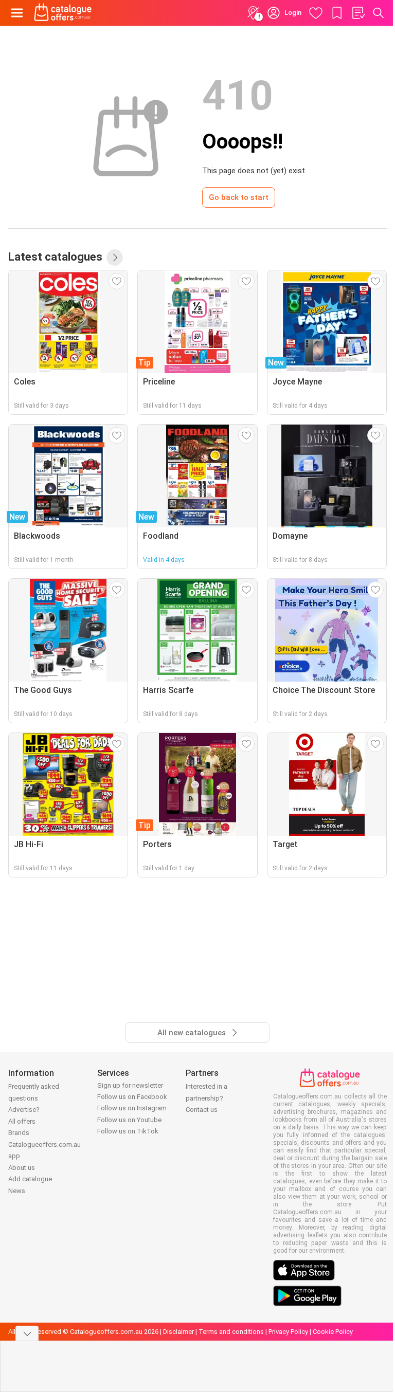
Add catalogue (30, 1179)
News (16, 1191)
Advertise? (24, 1109)
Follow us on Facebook (132, 1097)
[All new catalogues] (114, 257)
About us (21, 1167)
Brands (18, 1133)
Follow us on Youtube (129, 1120)
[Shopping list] (358, 13)
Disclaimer (178, 1331)
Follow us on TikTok (127, 1131)
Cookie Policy (333, 1331)
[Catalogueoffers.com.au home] (63, 13)
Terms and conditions (231, 1331)
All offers (21, 1121)
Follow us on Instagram (132, 1108)
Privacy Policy (288, 1331)
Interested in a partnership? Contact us (206, 1098)
